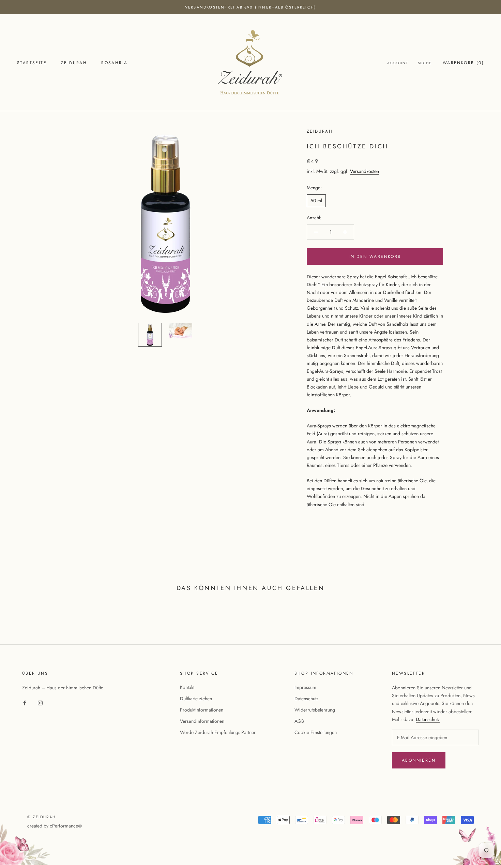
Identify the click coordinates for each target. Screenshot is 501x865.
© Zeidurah (41, 817)
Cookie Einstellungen (315, 732)
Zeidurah (74, 63)
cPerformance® (66, 825)
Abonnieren (419, 760)
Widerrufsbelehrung (314, 709)
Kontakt (187, 687)
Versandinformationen (202, 721)
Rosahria (114, 63)
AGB (299, 721)
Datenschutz (306, 698)
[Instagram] (40, 702)
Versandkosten (364, 171)
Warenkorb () (463, 63)
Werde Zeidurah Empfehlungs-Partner (218, 732)
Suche (425, 62)
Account (397, 62)
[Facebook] (24, 702)
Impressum (305, 687)
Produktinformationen (201, 709)
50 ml (316, 200)
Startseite (32, 63)
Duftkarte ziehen (196, 698)
